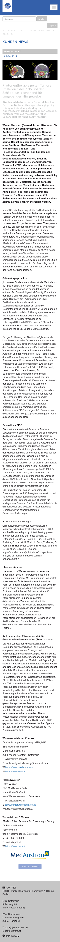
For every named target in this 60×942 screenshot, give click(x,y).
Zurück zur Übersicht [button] (30, 866)
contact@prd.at (13, 930)
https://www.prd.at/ (15, 846)
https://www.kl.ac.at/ (15, 771)
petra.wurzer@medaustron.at (20, 804)
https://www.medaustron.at (19, 767)
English (52, 25)
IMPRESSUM (13, 935)
